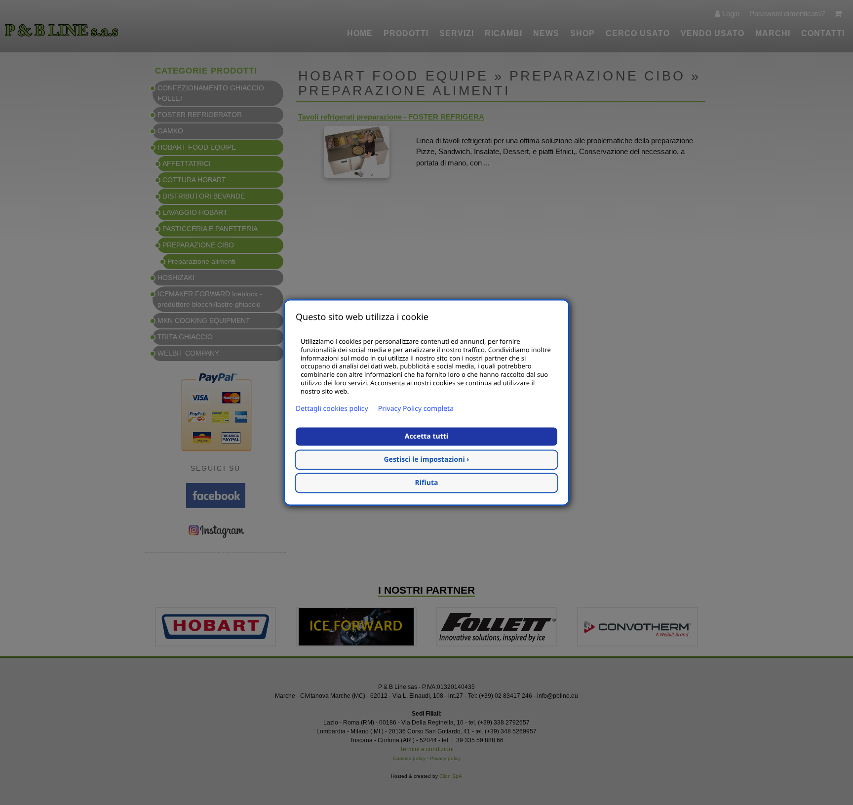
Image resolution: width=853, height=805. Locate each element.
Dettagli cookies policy (332, 409)
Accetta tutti (426, 437)
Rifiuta (426, 483)
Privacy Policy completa (416, 409)
